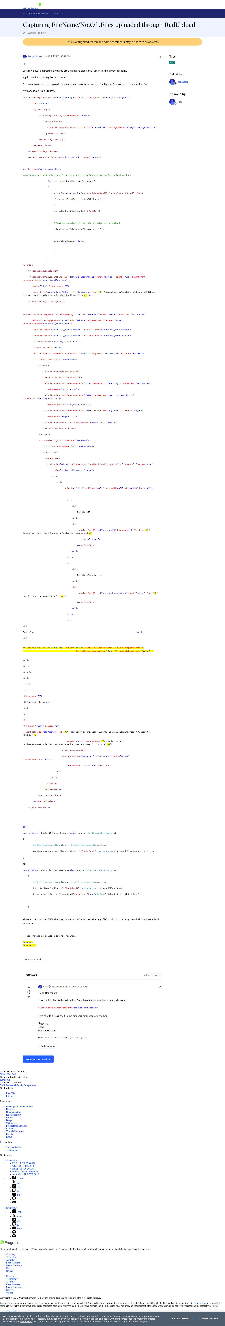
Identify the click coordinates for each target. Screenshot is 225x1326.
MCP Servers (6, 1085)
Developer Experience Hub (19, 1106)
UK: (23, 1166)
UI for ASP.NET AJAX (53, 13)
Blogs (9, 1120)
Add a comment (33, 959)
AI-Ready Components (24, 1085)
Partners (10, 1128)
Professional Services (16, 1125)
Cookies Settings (208, 1318)
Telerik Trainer (49, 1038)
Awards (10, 1260)
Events (9, 1134)
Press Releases (13, 1262)
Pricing (9, 1096)
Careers (9, 1268)
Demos (9, 1109)
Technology (12, 1257)
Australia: (25, 1174)
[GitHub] (14, 1199)
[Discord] (14, 1202)
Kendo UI (5, 1079)
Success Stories (13, 1147)
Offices (9, 1271)
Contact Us (11, 1160)
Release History (13, 1114)
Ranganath (33, 56)
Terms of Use (12, 1311)
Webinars (10, 1123)
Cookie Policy (26, 1321)
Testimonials (12, 1150)
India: (24, 1168)
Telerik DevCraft (8, 1074)
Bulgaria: (25, 1171)
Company (11, 1254)
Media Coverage (14, 1265)
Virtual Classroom (15, 1131)
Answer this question (38, 1059)
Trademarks (200, 1303)
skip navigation (30, 8)
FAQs (9, 1136)
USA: (23, 1163)
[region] (112, 1319)
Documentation (13, 1112)
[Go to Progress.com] (10, 1244)
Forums (9, 1117)
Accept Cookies (180, 1318)
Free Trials (11, 1093)
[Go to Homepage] (39, 8)
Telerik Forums (32, 13)
